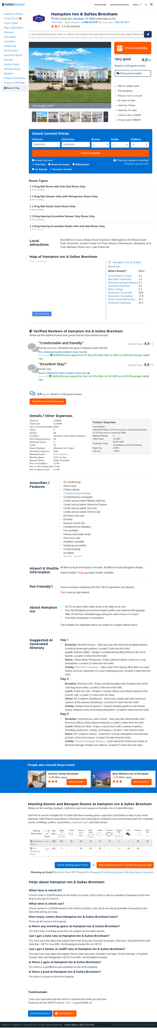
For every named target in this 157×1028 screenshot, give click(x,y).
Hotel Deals (100, 4)
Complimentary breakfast (77, 493)
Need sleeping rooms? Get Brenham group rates (125, 865)
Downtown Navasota (119, 302)
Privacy (41, 1024)
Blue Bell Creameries (119, 279)
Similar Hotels (11, 64)
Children (136, 139)
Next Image (101, 75)
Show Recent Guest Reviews (48, 401)
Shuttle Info (10, 46)
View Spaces (61, 454)
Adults (115, 139)
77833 (92, 18)
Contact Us (6, 1024)
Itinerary (8, 59)
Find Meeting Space (113, 872)
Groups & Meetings (14, 82)
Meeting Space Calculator (140, 872)
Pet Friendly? (11, 50)
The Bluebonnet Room (35, 851)
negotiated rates (80, 822)
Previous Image (38, 75)
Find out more (41, 1013)
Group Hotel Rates (119, 4)
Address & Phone (13, 14)
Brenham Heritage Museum (123, 282)
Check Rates (65, 1013)
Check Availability (90, 153)
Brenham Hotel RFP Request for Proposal (77, 872)
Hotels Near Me (54, 1024)
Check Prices (11, 18)
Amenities (9, 41)
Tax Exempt (41, 169)
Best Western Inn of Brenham (131, 773)
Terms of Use (30, 1024)
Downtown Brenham (119, 286)
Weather (8, 73)
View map (56, 22)
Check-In (37, 139)
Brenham (79, 18)
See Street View (42, 314)
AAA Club (40, 164)
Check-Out (68, 139)
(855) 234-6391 (86, 1024)
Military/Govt (82, 164)
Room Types (11, 23)
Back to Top (12, 88)
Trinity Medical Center (120, 275)
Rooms (95, 139)
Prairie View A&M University (123, 299)
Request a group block (136, 163)
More (136, 4)
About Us (18, 1024)
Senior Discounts (60, 164)
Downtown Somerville (120, 292)
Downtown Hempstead (120, 296)
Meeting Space (12, 69)
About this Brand (13, 55)
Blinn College (115, 289)
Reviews (8, 32)
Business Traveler (62, 169)
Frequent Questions (14, 78)
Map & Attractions (13, 27)
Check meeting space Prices (72, 865)
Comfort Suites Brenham (63, 773)
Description (10, 36)
